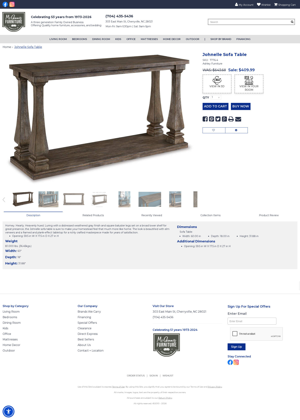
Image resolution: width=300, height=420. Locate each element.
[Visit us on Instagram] (12, 4)
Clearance (84, 328)
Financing (243, 39)
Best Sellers (86, 339)
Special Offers (87, 322)
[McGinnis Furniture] (14, 21)
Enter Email (237, 314)
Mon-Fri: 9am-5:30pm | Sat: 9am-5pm (128, 26)
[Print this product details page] (231, 119)
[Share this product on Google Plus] (224, 119)
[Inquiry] (236, 130)
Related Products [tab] (93, 215)
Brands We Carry (89, 311)
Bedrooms (79, 39)
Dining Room (101, 39)
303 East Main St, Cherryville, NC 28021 (129, 21)
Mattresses (149, 39)
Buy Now (240, 106)
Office (131, 39)
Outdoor (192, 39)
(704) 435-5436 (119, 16)
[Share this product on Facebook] (205, 119)
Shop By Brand (220, 39)
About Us (84, 345)
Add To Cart (215, 106)
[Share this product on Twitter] (217, 119)
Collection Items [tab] (210, 215)
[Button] (292, 21)
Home (7, 47)
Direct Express (88, 334)
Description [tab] (33, 215)
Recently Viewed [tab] (151, 215)
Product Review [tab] (269, 215)
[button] (244, 4)
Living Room (58, 39)
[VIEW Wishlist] (214, 130)
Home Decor (172, 39)
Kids (118, 39)
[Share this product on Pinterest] (211, 119)
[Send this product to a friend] (238, 119)
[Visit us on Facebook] (6, 4)
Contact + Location (90, 350)
